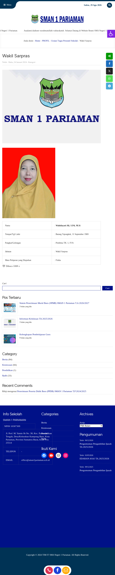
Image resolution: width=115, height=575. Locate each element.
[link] (111, 34)
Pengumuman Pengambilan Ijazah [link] (96, 470)
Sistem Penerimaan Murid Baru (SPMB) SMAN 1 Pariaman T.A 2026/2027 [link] (54, 303)
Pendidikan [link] (7, 370)
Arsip (82, 422)
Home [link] (37, 41)
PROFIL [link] (45, 41)
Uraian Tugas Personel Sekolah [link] (64, 41)
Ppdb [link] (4, 375)
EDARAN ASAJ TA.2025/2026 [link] (94, 458)
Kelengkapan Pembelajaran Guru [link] (34, 334)
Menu (8, 5)
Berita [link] (5, 359)
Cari (4, 283)
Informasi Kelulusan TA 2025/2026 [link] (36, 319)
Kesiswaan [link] (7, 365)
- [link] (48, 570)
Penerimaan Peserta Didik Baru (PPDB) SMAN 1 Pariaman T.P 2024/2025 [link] (51, 391)
